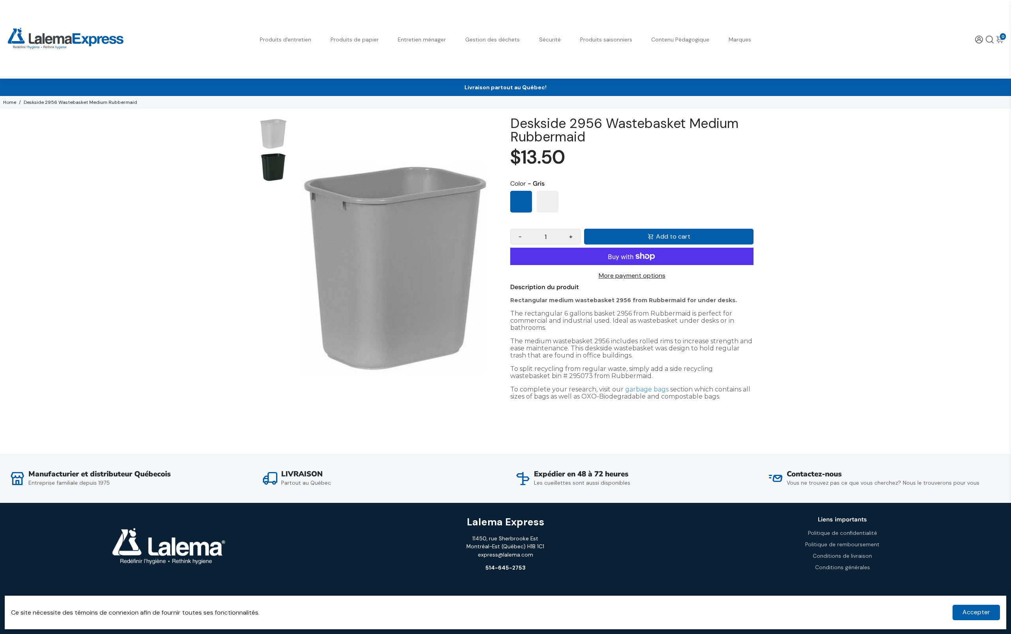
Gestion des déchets (492, 39)
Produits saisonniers (606, 39)
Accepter (976, 612)
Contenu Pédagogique (680, 39)
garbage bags (647, 389)
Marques (740, 39)
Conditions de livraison (842, 556)
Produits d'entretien (285, 39)
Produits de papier (355, 39)
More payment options (632, 275)
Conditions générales (842, 567)
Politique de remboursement (842, 544)
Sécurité (550, 39)
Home (9, 102)
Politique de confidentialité (842, 533)
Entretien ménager (422, 39)
